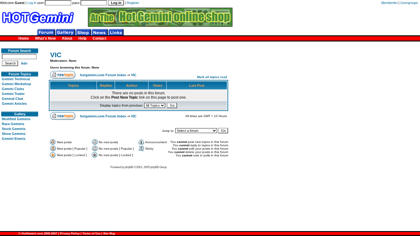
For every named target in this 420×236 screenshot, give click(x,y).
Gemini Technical (16, 79)
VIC (55, 55)
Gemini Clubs (13, 89)
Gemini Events (14, 138)
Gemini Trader (13, 94)
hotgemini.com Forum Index (103, 75)
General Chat (12, 98)
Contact (99, 38)
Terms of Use (91, 233)
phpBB (129, 167)
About (67, 38)
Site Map (109, 233)
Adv (24, 63)
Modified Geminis (16, 119)
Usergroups (409, 3)
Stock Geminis (14, 129)
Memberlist (389, 3)
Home (23, 38)
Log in (31, 3)
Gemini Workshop (16, 84)
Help (82, 38)
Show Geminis (14, 134)
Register (133, 3)
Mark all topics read (212, 77)
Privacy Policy (70, 233)
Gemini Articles (14, 103)
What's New (45, 38)
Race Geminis (13, 124)
